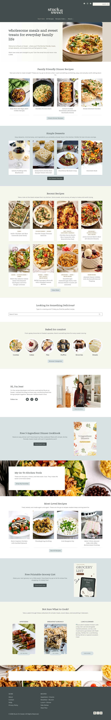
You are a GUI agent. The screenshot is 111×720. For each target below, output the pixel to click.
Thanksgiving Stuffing (43, 541)
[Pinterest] (90, 3)
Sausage (49, 231)
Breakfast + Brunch (47, 700)
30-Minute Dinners (40, 231)
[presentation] (19, 92)
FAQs (10, 702)
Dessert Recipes (92, 274)
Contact (11, 700)
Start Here (41, 19)
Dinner (19, 231)
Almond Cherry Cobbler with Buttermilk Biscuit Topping (91, 279)
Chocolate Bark (91, 171)
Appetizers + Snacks (47, 697)
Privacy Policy (13, 705)
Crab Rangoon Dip (67, 541)
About (11, 697)
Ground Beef (91, 231)
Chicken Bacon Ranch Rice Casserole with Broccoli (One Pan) (67, 237)
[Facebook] (84, 3)
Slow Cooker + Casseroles (67, 232)
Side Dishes (45, 705)
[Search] (99, 314)
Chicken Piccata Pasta (43, 108)
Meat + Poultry (67, 231)
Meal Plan (44, 708)
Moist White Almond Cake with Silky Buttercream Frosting (92, 543)
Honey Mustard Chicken (92, 108)
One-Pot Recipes (43, 278)
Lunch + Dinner (46, 702)
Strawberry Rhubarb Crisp (67, 171)
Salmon (13, 274)
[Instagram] (87, 3)
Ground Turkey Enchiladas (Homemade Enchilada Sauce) (67, 110)
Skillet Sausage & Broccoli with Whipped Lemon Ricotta (43, 282)
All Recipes (50, 19)
